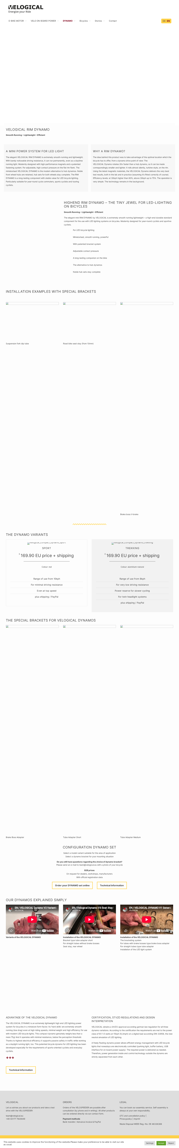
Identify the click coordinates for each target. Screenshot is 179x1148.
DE (164, 21)
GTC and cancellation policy (133, 1116)
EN (168, 21)
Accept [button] (161, 1143)
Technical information (112, 885)
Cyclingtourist (71, 970)
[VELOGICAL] (25, 8)
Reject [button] (171, 1143)
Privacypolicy (126, 1119)
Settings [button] (149, 1143)
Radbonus (103, 970)
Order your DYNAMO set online (72, 885)
